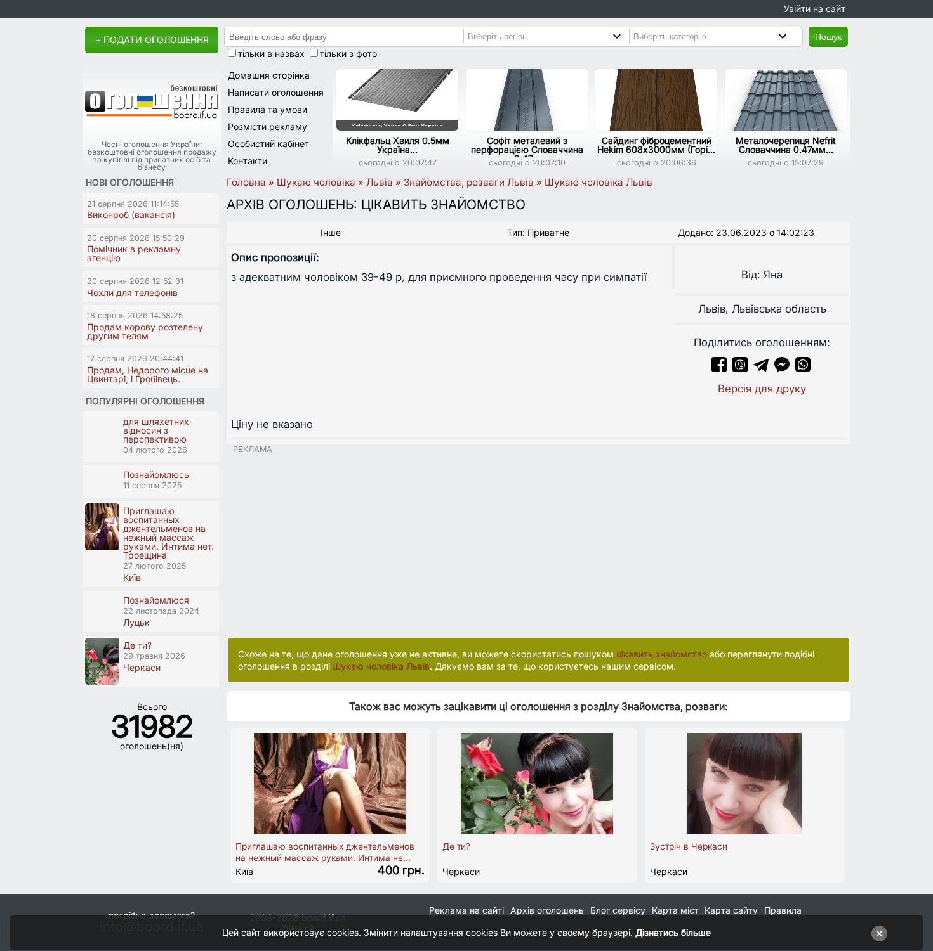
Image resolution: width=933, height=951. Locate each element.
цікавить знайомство (661, 654)
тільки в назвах (271, 53)
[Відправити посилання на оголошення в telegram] (761, 368)
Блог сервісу (617, 910)
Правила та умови (267, 109)
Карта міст (675, 910)
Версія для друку (762, 388)
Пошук (828, 37)
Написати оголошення (276, 92)
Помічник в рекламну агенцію (134, 253)
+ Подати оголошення (152, 39)
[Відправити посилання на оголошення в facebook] (719, 368)
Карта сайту (731, 910)
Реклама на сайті (466, 910)
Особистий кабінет (268, 143)
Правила (783, 910)
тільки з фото (348, 53)
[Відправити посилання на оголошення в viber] (740, 368)
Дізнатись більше (673, 932)
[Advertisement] (538, 542)
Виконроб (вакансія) (131, 214)
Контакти (247, 160)
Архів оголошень (547, 910)
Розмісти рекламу (267, 126)
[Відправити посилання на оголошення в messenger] (783, 368)
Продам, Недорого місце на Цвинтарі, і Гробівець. (147, 374)
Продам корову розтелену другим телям (145, 331)
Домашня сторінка (269, 75)
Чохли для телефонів (132, 292)
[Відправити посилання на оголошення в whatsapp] (803, 368)
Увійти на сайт (814, 8)
